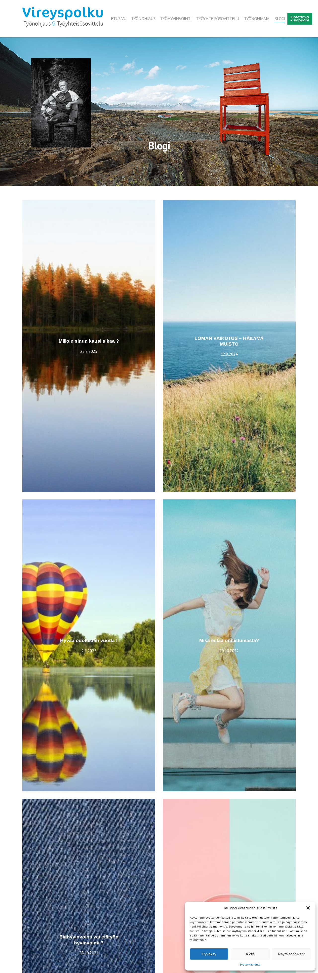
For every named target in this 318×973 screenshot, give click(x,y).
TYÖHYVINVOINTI (175, 18)
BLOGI (279, 18)
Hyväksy (209, 954)
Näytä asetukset (291, 954)
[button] (308, 907)
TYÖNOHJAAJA (256, 18)
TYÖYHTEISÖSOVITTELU (217, 18)
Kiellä (250, 954)
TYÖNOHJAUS (143, 18)
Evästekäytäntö (250, 964)
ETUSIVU (118, 18)
